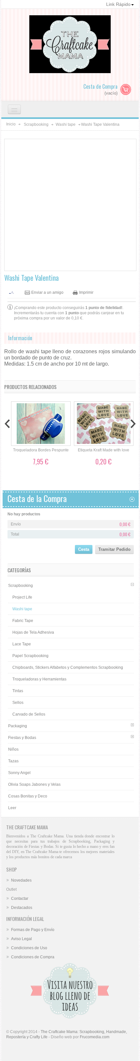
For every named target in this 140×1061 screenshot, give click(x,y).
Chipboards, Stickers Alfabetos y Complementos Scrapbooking (67, 667)
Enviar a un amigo (47, 293)
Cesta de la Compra (37, 498)
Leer (12, 808)
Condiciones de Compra (32, 957)
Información (20, 338)
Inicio (11, 124)
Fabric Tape (22, 620)
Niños (13, 749)
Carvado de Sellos (28, 714)
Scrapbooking (36, 124)
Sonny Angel (19, 772)
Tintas (17, 691)
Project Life (22, 597)
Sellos (17, 702)
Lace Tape (21, 644)
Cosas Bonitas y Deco (27, 796)
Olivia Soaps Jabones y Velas (34, 784)
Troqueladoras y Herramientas (39, 679)
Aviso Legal (21, 939)
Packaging (17, 726)
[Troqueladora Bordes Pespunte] (41, 423)
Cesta (83, 549)
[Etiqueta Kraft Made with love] (104, 423)
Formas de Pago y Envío (32, 929)
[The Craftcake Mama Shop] (70, 55)
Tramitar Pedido (114, 549)
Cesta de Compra (100, 86)
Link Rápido (118, 4)
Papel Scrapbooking (30, 655)
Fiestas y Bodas (22, 737)
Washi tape (66, 124)
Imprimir (86, 293)
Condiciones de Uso (29, 948)
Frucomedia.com (94, 1037)
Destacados (21, 907)
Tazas (13, 761)
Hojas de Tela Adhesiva (33, 632)
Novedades (21, 880)
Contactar (19, 898)
